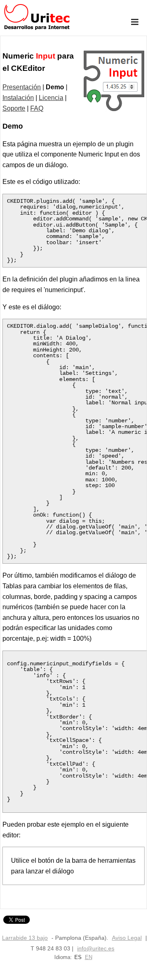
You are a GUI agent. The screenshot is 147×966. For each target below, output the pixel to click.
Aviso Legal (127, 937)
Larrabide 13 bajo (25, 937)
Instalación (18, 97)
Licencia (51, 97)
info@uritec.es (95, 948)
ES (78, 957)
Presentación (21, 87)
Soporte (13, 108)
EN (88, 957)
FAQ (36, 108)
